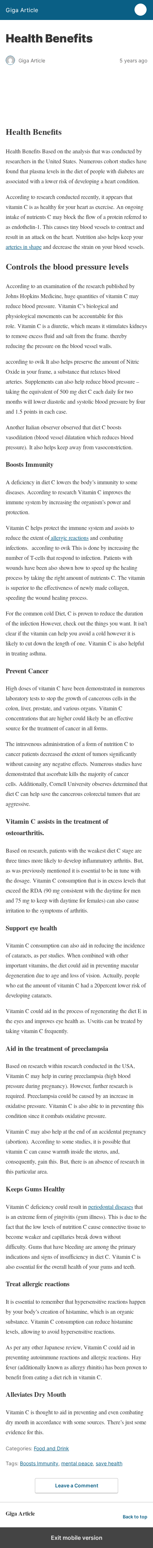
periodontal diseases (110, 1206)
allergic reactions (69, 537)
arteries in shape (24, 246)
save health (109, 1463)
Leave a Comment (76, 1485)
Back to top (135, 1516)
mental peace (77, 1463)
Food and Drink (51, 1448)
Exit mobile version (76, 1537)
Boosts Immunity (39, 1463)
